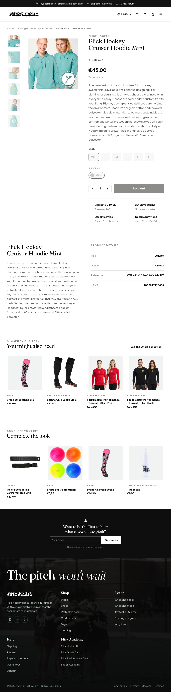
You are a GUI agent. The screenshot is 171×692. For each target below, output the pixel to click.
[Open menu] (160, 14)
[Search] (137, 14)
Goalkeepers (68, 618)
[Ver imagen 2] (14, 57)
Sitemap (159, 686)
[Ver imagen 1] (14, 41)
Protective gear (70, 612)
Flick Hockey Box (71, 646)
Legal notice (120, 686)
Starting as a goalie (126, 618)
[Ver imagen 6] (14, 121)
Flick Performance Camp (75, 658)
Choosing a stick (124, 599)
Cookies (146, 686)
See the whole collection (145, 346)
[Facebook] (25, 620)
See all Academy (70, 664)
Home (10, 28)
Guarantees (14, 664)
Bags (64, 624)
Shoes (64, 605)
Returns (11, 652)
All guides (120, 624)
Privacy (134, 686)
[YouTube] (17, 620)
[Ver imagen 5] (14, 105)
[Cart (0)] (152, 14)
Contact (11, 670)
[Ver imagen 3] (14, 73)
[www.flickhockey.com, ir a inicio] (24, 14)
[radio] (94, 157)
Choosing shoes (124, 605)
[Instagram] (10, 620)
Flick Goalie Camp (71, 652)
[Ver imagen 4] (14, 89)
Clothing (66, 630)
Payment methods (18, 658)
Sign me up (111, 540)
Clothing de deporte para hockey (35, 28)
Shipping (12, 646)
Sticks (64, 599)
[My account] (144, 14)
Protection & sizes (126, 612)
